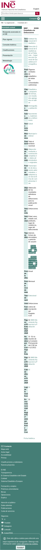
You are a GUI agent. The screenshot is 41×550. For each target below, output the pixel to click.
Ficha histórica (29, 438)
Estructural (32, 296)
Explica (4, 498)
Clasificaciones (8, 50)
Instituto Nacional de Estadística (32, 41)
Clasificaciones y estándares (11, 462)
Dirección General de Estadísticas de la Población (32, 51)
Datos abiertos (6, 505)
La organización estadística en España (16, 23)
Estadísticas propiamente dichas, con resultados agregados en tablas (32, 96)
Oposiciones (5, 495)
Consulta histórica (9, 45)
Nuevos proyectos (8, 465)
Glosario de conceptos (32, 266)
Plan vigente (7, 39)
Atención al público (8, 502)
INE (2, 23)
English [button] (36, 9)
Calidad (4, 478)
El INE (3, 470)
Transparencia (6, 473)
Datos (33, 246)
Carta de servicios (8, 511)
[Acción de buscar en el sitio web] (37, 13)
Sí (29, 370)
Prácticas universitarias (9, 489)
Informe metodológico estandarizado (32, 260)
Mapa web (5, 449)
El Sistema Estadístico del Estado (13, 475)
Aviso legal (5, 452)
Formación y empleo (8, 486)
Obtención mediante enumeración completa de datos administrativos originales (32, 155)
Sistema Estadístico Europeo (12, 481)
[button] (34, 19)
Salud (30, 124)
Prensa (3, 458)
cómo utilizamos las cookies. (27, 544)
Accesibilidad (6, 455)
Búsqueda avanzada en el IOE (11, 33)
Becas (3, 492)
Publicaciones (6, 508)
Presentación (8, 55)
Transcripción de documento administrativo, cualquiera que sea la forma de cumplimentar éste (32, 174)
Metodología (7, 61)
